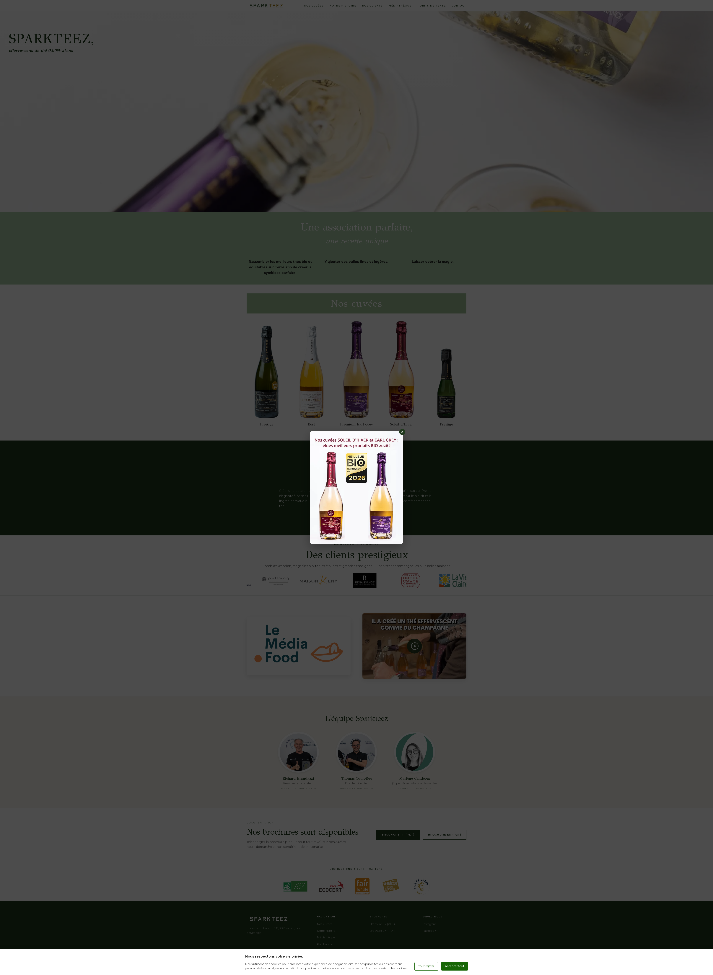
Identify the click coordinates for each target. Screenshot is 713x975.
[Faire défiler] (356, 202)
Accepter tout (454, 966)
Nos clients (372, 5)
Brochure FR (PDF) (398, 834)
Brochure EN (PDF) (444, 834)
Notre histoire (343, 5)
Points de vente (431, 5)
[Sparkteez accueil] (266, 6)
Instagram (429, 924)
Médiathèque (400, 5)
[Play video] (414, 646)
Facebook (429, 930)
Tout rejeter (426, 966)
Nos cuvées (313, 5)
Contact (459, 5)
